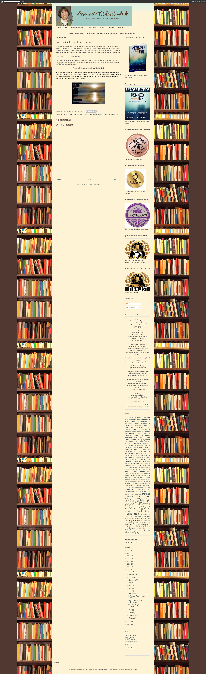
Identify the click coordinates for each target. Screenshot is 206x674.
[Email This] (87, 111)
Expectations (146, 449)
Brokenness (64, 114)
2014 (129, 569)
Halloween (144, 467)
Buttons (127, 431)
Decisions (136, 443)
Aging (144, 419)
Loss (126, 485)
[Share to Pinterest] (95, 111)
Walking (132, 531)
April (130, 610)
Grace (133, 463)
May (130, 591)
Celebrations (132, 433)
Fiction (130, 455)
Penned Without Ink (77, 27)
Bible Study (129, 427)
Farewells (137, 453)
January (131, 618)
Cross (128, 443)
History (145, 469)
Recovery (145, 505)
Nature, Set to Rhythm (132, 643)
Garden (143, 459)
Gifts (140, 461)
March (131, 612)
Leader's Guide (91, 27)
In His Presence (130, 639)
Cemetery (145, 433)
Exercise (136, 449)
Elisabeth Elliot (145, 447)
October (131, 577)
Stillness (147, 518)
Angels (134, 421)
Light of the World (138, 483)
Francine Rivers (139, 457)
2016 (129, 564)
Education (135, 447)
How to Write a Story (142, 473)
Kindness (127, 483)
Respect (145, 507)
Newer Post (61, 179)
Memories (146, 485)
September (132, 580)
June (130, 588)
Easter (127, 447)
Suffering (131, 523)
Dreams (139, 445)
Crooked (148, 441)
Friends (75, 114)
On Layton (128, 645)
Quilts (126, 505)
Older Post (116, 179)
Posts (130, 304)
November (132, 574)
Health (135, 469)
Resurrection (129, 509)
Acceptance (141, 417)
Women (127, 532)
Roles (138, 509)
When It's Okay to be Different (135, 605)
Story (130, 520)
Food (145, 455)
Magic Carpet (135, 485)
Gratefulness (130, 465)
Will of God (143, 531)
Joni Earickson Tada (135, 481)
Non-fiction (142, 491)
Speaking (111, 27)
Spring (140, 518)
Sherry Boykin (129, 647)
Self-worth (144, 514)
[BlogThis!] (89, 111)
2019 (129, 556)
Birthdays (140, 427)
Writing (134, 533)
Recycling (127, 507)
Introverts (127, 477)
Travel (140, 527)
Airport (127, 421)
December (132, 572)
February (132, 615)
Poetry (138, 499)
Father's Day (146, 453)
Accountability (129, 419)
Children (142, 437)
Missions (131, 487)
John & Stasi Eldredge (139, 479)
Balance (144, 423)
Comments (131, 307)
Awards (137, 423)
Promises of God (113, 114)
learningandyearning (131, 641)
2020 (129, 553)
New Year (147, 489)
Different (145, 443)
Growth (80, 114)
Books (133, 429)
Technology (143, 522)
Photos (102, 27)
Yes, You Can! (132, 593)
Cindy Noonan (129, 637)
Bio (66, 27)
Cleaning (139, 440)
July (130, 585)
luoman (121, 669)
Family (127, 453)
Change (128, 435)
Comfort (147, 440)
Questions (145, 503)
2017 (129, 561)
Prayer (105, 114)
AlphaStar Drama (130, 635)
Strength (147, 520)
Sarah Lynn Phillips (131, 542)
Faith (70, 114)
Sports (134, 518)
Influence (144, 475)
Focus (137, 455)
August (131, 583)
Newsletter (131, 491)
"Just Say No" (129, 417)
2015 (129, 567)
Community (131, 441)
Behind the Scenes (140, 425)
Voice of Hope (129, 649)
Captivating (139, 431)
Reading (134, 505)
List (146, 483)
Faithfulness (142, 451)
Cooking (141, 441)
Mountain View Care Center (143, 487)
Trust (148, 527)
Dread (133, 445)
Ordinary (127, 494)
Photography (129, 499)
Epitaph (129, 449)
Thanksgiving (129, 525)
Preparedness (132, 501)
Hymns (127, 475)
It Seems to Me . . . (138, 477)
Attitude (128, 423)
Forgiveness (129, 457)
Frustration (133, 459)
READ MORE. (80, 78)
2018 (129, 559)
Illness (95, 114)
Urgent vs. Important (135, 529)
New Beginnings (133, 489)
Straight (141, 520)
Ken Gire (145, 481)
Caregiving (147, 431)
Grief (140, 465)
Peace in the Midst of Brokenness (135, 601)
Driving (145, 445)
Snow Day (137, 516)
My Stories (121, 27)
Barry (127, 425)
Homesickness (129, 473)
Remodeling (136, 507)
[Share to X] (91, 111)
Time (133, 526)
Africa (138, 419)
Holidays (128, 472)
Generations (129, 461)
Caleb (132, 431)
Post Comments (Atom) (93, 184)
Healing (127, 469)
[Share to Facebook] (93, 111)
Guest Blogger (88, 114)
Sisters (127, 516)
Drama (127, 445)
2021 (129, 550)
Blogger (135, 669)
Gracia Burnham (144, 463)
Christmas (129, 440)
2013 (129, 621)
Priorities (143, 501)
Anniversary (143, 421)
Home (59, 27)
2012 (129, 624)
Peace (100, 114)
